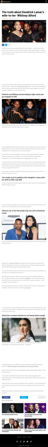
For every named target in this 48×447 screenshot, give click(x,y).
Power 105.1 (28, 158)
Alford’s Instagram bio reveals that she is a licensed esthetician (23, 366)
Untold (16, 18)
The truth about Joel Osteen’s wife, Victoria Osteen (33, 415)
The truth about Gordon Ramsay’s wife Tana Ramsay (11, 430)
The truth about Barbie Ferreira (10, 414)
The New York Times (22, 86)
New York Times (14, 263)
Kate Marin (5, 18)
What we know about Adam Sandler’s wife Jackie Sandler (35, 430)
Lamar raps (27, 287)
